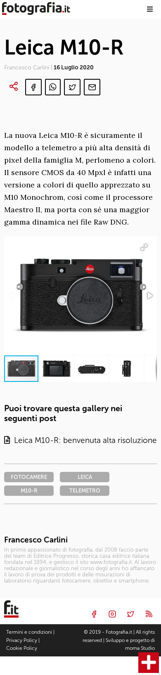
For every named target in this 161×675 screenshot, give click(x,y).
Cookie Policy (21, 648)
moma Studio (140, 648)
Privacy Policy (21, 640)
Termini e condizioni (29, 632)
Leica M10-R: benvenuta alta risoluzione (83, 440)
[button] (149, 295)
